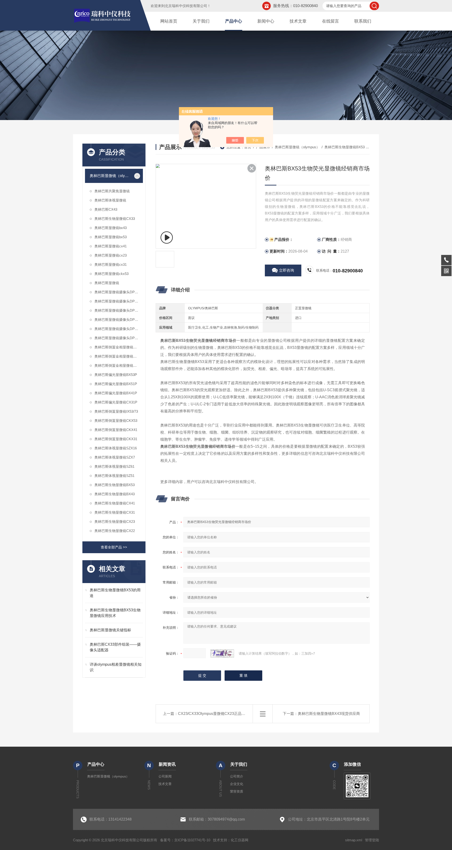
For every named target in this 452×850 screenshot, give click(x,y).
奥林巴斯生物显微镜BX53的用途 (115, 593)
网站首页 (168, 21)
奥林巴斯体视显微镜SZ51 (114, 476)
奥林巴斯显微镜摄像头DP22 (116, 301)
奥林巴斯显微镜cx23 (110, 255)
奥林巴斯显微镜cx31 (110, 264)
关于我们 (201, 21)
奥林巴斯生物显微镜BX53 (114, 485)
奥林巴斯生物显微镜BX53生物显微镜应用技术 (115, 613)
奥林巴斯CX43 (105, 209)
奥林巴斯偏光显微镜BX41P (115, 393)
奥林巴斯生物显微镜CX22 (114, 531)
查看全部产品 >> (114, 547)
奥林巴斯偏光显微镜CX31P (115, 402)
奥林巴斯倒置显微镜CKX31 (115, 439)
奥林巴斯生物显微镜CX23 (114, 522)
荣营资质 (236, 791)
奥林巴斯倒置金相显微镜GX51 (118, 356)
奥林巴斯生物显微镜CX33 (114, 219)
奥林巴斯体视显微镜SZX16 (115, 448)
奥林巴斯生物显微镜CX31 (114, 512)
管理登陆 (372, 840)
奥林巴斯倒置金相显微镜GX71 (118, 347)
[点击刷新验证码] (222, 653)
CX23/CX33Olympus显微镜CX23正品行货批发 (217, 714)
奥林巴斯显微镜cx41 (110, 246)
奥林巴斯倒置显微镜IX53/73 (116, 411)
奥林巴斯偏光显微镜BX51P (115, 384)
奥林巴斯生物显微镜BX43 (114, 494)
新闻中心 (265, 21)
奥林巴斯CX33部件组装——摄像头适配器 (115, 647)
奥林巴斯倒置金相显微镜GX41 (118, 365)
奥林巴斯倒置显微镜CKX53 (115, 421)
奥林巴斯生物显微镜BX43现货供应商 (329, 714)
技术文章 (298, 21)
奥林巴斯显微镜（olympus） (110, 176)
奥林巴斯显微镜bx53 (110, 237)
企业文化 (236, 784)
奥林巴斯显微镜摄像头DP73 (116, 320)
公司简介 (236, 776)
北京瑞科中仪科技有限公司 (186, 6)
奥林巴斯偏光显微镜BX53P (115, 375)
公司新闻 (165, 776)
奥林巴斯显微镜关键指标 (110, 630)
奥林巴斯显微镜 (106, 283)
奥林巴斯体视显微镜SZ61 (114, 466)
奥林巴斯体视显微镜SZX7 (114, 457)
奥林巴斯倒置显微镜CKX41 (115, 430)
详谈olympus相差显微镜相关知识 (115, 667)
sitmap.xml (353, 840)
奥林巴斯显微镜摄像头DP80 (116, 310)
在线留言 (330, 21)
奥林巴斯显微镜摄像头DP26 (116, 329)
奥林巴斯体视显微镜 (110, 200)
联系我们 (362, 21)
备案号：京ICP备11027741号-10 (185, 840)
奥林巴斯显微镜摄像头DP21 (116, 338)
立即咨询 (286, 270)
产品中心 (233, 21)
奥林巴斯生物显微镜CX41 (114, 503)
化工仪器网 (239, 840)
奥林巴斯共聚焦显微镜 (112, 191)
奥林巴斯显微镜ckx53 (111, 274)
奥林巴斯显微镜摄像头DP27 (116, 292)
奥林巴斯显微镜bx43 (110, 228)
